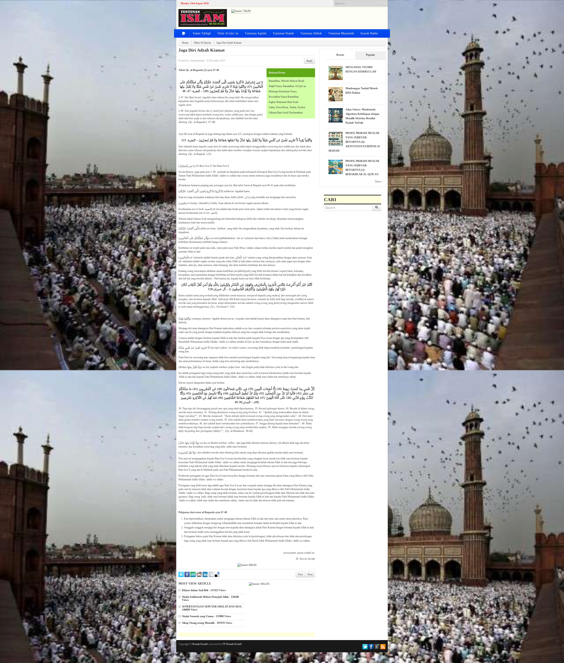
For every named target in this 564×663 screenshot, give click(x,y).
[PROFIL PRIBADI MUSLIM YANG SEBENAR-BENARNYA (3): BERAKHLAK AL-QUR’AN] (335, 166)
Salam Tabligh (202, 33)
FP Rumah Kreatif (232, 644)
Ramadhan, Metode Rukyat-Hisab (286, 80)
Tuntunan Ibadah (283, 33)
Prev (300, 574)
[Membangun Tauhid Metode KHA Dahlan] (335, 93)
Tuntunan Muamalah (341, 33)
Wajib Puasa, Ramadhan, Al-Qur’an (287, 86)
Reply (309, 60)
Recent (340, 54)
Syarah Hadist (369, 33)
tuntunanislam (197, 60)
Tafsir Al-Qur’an (227, 33)
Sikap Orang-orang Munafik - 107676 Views (207, 622)
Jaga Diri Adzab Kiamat (201, 50)
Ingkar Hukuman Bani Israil (283, 102)
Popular (370, 54)
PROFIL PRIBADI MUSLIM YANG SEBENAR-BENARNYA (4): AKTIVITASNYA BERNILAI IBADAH (354, 142)
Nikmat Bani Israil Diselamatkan (286, 112)
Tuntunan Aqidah (255, 33)
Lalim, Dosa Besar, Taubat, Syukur (287, 107)
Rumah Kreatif (200, 644)
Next (310, 574)
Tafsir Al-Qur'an (202, 42)
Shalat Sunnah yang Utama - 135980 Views (206, 616)
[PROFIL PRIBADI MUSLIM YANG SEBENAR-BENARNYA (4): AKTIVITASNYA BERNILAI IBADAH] (335, 138)
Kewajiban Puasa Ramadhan (284, 96)
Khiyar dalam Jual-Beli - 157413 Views (204, 590)
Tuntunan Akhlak (311, 33)
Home (185, 42)
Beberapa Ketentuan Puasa (283, 91)
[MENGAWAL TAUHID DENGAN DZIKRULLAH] (335, 72)
